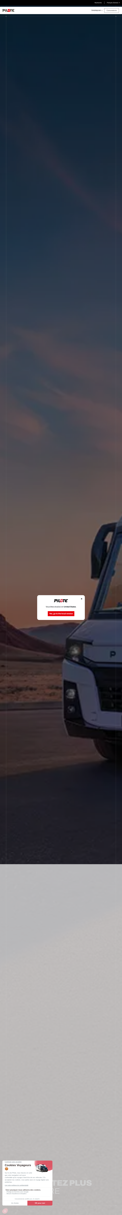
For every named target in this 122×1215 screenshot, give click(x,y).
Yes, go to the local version (61, 614)
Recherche (98, 3)
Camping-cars (96, 10)
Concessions (112, 10)
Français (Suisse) (112, 3)
